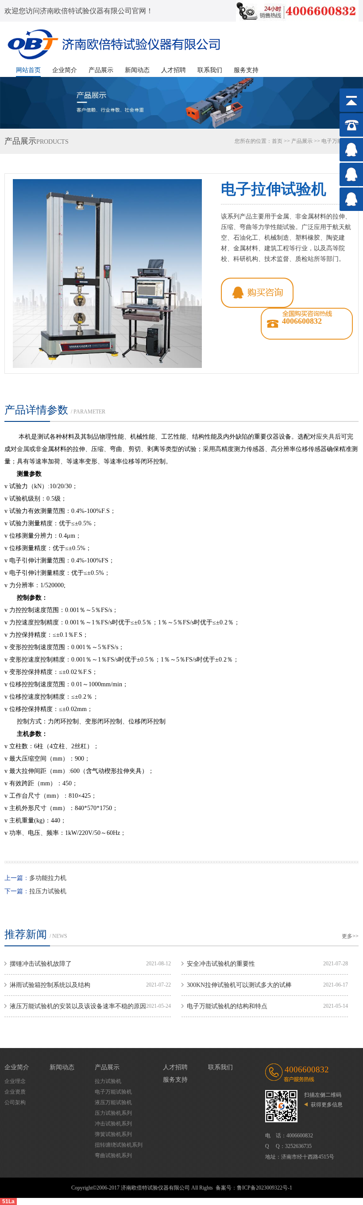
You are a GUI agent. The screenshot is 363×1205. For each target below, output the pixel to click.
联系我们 (209, 70)
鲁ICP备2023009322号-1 (264, 1188)
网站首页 (28, 70)
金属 (23, 449)
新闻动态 (137, 70)
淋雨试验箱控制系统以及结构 (50, 985)
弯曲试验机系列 (113, 1155)
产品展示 (101, 70)
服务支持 (246, 70)
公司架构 (15, 1102)
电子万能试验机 (113, 1092)
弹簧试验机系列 (113, 1134)
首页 (277, 141)
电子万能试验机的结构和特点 (227, 1006)
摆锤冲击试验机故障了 (41, 963)
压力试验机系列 (113, 1113)
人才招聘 (173, 70)
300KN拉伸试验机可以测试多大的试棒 (239, 985)
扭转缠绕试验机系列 (119, 1145)
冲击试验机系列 (113, 1124)
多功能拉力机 (47, 878)
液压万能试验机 (113, 1102)
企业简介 (64, 70)
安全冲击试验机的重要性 (221, 963)
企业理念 (15, 1081)
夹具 (328, 436)
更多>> (350, 936)
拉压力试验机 (47, 891)
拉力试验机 (108, 1081)
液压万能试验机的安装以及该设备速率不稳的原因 (78, 1006)
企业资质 (15, 1092)
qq (257, 293)
